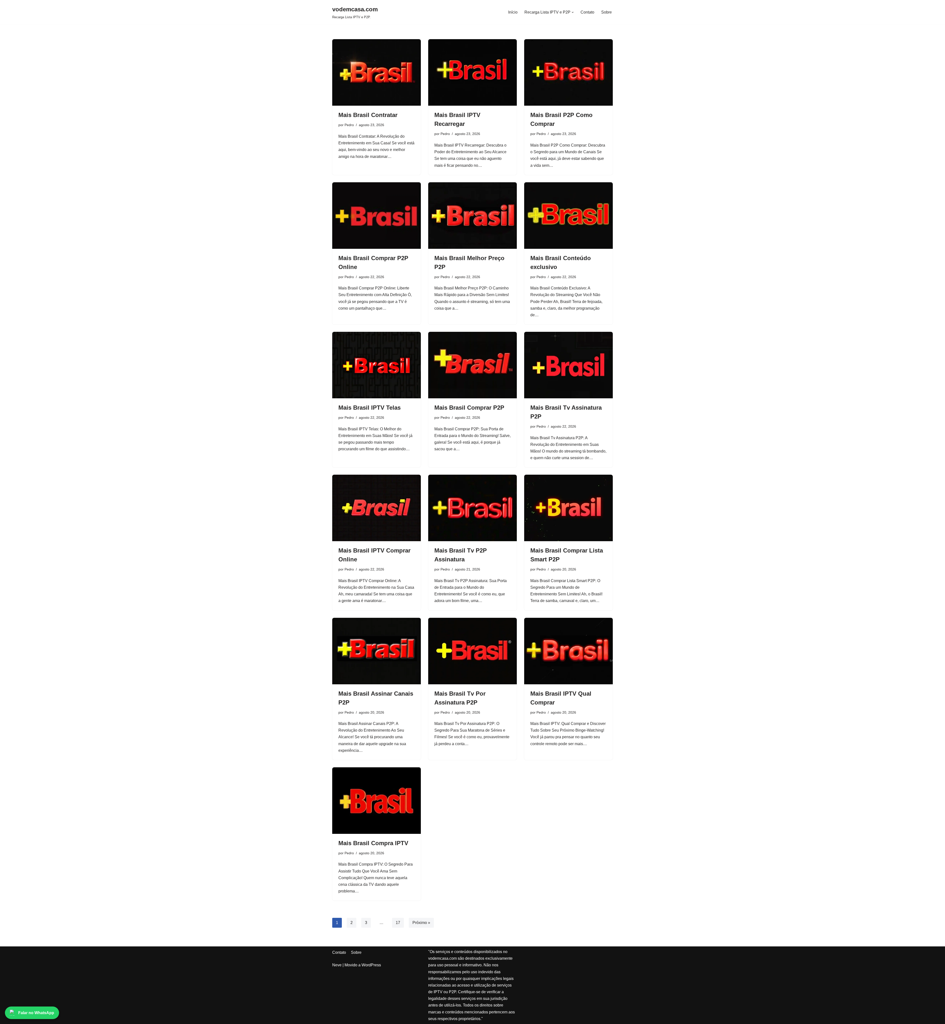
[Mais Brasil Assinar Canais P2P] (376, 651)
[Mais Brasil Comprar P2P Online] (376, 215)
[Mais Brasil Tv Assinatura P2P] (568, 365)
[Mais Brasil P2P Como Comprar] (568, 72)
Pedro (349, 125)
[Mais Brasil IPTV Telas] (376, 365)
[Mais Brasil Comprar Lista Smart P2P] (568, 508)
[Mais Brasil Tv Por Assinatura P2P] (472, 651)
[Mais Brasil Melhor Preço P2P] (472, 215)
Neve (337, 965)
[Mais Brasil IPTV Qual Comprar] (568, 651)
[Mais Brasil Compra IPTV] (376, 800)
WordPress (371, 965)
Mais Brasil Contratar (367, 115)
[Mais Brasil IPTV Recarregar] (472, 72)
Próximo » (421, 923)
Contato (587, 12)
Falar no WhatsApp (36, 1013)
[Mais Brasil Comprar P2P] (472, 365)
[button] (573, 12)
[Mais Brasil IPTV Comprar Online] (376, 508)
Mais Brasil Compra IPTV (373, 843)
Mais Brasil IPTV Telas (369, 407)
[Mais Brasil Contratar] (376, 72)
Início (513, 12)
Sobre (606, 12)
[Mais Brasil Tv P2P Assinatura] (472, 508)
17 (398, 923)
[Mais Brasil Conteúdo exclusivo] (568, 215)
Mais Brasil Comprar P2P (469, 407)
